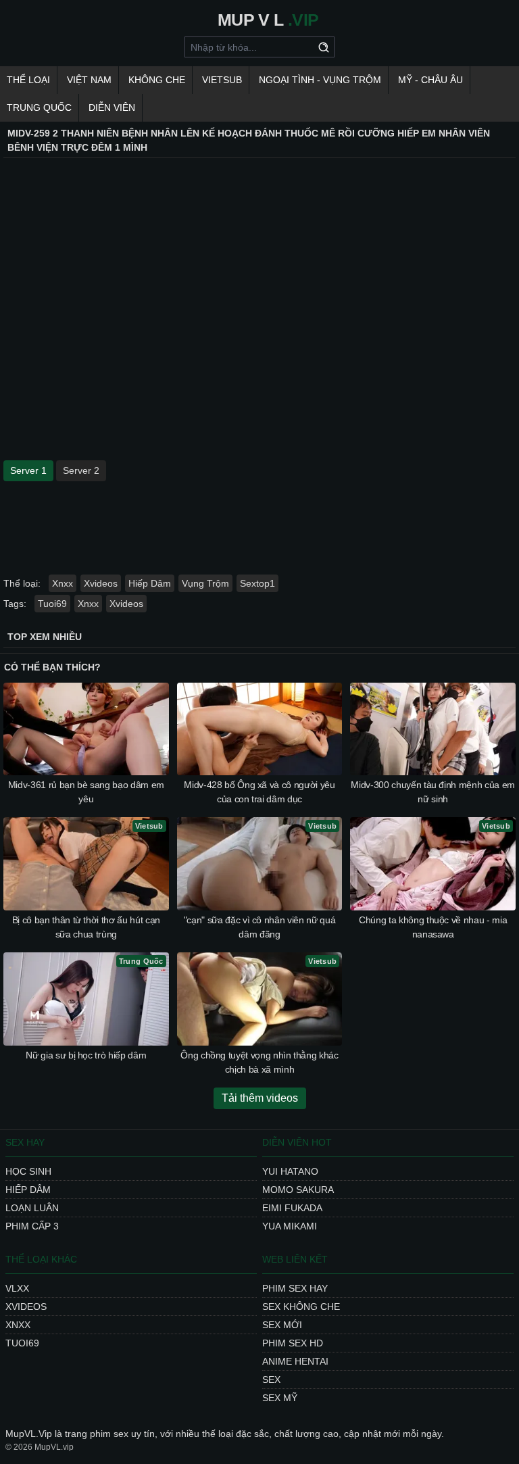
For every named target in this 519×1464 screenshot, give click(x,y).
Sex (271, 1379)
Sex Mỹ (279, 1397)
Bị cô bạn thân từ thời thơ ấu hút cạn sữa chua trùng (86, 927)
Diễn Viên (112, 107)
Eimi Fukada (292, 1207)
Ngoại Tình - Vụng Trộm (320, 79)
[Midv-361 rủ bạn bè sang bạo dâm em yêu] (86, 729)
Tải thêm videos (260, 1098)
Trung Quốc (39, 107)
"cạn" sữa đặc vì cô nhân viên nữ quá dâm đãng (259, 927)
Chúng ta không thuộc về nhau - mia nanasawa (433, 927)
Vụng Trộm (205, 583)
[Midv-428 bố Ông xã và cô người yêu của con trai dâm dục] (260, 729)
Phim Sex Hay (295, 1288)
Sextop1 (257, 583)
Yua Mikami (289, 1226)
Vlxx (17, 1288)
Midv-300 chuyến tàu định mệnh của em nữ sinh (432, 791)
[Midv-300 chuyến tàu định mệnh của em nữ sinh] (433, 729)
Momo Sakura (298, 1189)
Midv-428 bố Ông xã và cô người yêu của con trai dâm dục (259, 791)
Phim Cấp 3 (32, 1226)
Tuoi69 (52, 603)
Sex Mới (282, 1324)
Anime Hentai (295, 1361)
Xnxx (62, 583)
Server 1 (28, 470)
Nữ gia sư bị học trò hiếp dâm (86, 1055)
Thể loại (28, 79)
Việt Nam (89, 79)
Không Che (156, 79)
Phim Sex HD (292, 1343)
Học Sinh (28, 1171)
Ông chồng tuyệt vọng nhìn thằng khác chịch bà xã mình (259, 1062)
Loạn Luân (32, 1207)
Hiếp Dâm (149, 583)
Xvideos (101, 583)
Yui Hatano (290, 1171)
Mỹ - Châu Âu (430, 79)
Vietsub (222, 79)
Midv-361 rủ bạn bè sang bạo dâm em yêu (86, 791)
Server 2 (81, 470)
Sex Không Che (301, 1306)
